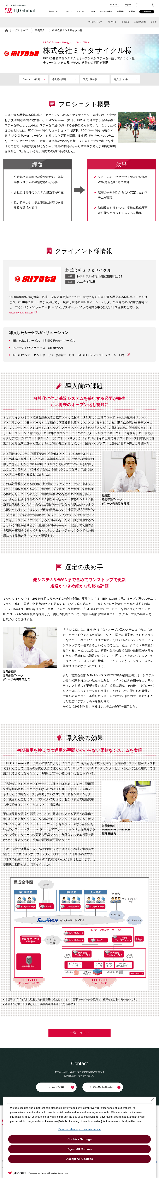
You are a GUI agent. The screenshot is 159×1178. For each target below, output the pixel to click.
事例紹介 (125, 22)
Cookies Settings (79, 1139)
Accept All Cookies (79, 1158)
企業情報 (120, 11)
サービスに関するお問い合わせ (101, 1087)
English (128, 5)
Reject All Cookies (79, 1149)
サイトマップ (114, 4)
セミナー (80, 11)
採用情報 (132, 11)
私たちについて (54, 11)
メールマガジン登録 (56, 1087)
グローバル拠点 (106, 11)
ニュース (92, 11)
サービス (68, 11)
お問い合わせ (146, 11)
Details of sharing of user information (79, 1129)
